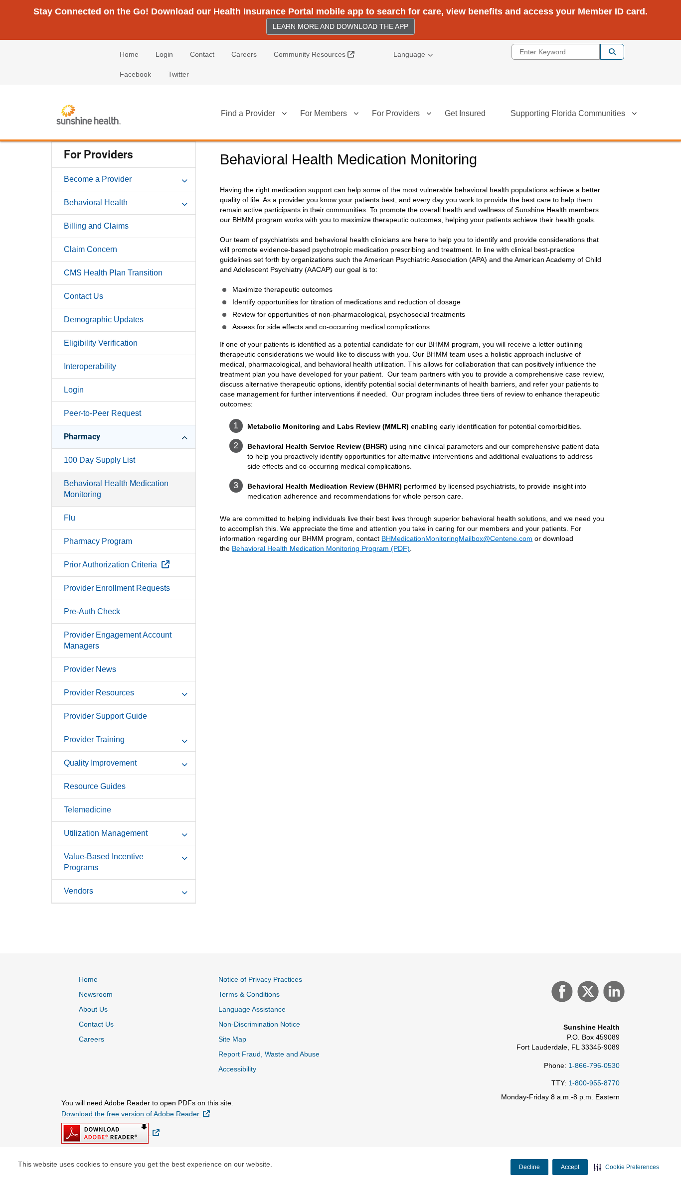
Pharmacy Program (98, 541)
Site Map (232, 1039)
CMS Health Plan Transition (113, 272)
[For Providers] (429, 115)
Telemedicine (87, 809)
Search (612, 52)
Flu (69, 518)
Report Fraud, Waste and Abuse (269, 1054)
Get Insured (465, 113)
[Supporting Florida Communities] (634, 115)
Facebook (135, 74)
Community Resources (318, 54)
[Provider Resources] (184, 692)
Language (409, 54)
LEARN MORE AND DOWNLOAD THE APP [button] (340, 26)
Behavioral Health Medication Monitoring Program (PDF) (321, 548)
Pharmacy (82, 436)
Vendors (78, 891)
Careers (244, 54)
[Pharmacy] (184, 436)
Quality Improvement (100, 763)
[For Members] (356, 115)
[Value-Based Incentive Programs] (184, 856)
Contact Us (83, 296)
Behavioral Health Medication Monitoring (116, 489)
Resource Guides (95, 786)
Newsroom (96, 994)
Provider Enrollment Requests (117, 588)
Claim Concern (90, 249)
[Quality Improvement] (184, 763)
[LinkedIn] (612, 993)
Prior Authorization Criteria (111, 564)
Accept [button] (570, 1167)
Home (129, 54)
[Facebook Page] (560, 993)
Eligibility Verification (101, 343)
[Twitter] (586, 993)
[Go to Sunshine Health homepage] (88, 115)
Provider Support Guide (105, 716)
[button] (626, 1167)
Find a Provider (248, 113)
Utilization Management (106, 833)
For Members (323, 113)
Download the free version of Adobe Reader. (135, 1113)
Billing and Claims (96, 226)
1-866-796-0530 (594, 1065)
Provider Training (94, 739)
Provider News (90, 669)
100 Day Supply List (99, 460)
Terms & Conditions (249, 994)
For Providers (396, 113)
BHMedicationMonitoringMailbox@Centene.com (456, 538)
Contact (202, 54)
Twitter (178, 74)
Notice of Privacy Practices (260, 979)
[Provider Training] (184, 739)
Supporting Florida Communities (568, 113)
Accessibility (237, 1069)
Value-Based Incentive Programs (104, 862)
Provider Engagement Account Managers (117, 640)
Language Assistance (252, 1009)
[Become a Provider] (184, 179)
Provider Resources (99, 692)
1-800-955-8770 (594, 1083)
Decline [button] (529, 1167)
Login (164, 54)
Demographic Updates (104, 319)
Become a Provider (98, 179)
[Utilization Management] (184, 833)
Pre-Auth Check (92, 611)
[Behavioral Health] (184, 202)
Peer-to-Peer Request (102, 413)
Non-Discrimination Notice (259, 1024)
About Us (93, 1009)
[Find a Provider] (284, 115)
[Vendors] (184, 891)
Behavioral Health (96, 202)
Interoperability (90, 366)
